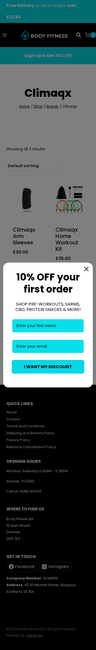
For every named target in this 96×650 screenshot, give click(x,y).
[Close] (86, 269)
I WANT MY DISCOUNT (48, 367)
